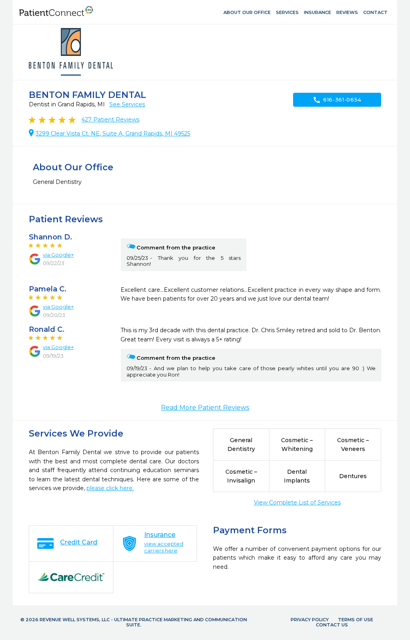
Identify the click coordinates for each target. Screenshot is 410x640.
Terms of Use (355, 619)
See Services (127, 104)
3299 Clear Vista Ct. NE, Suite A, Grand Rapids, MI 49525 (113, 133)
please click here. (110, 488)
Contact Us (332, 625)
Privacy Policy (310, 619)
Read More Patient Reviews (205, 407)
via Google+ (58, 254)
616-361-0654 (337, 100)
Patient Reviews (110, 119)
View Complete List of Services (297, 502)
